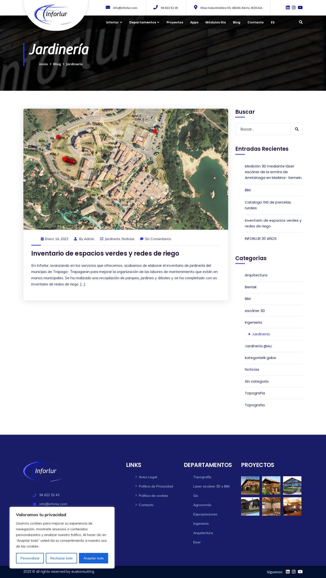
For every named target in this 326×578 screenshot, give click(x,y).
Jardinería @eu (258, 345)
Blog (236, 22)
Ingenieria (253, 322)
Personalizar (30, 558)
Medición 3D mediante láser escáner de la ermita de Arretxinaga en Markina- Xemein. (273, 172)
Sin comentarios (158, 239)
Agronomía (202, 505)
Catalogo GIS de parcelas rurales (268, 205)
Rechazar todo (61, 558)
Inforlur (112, 22)
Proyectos (175, 22)
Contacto (255, 22)
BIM (248, 190)
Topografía (255, 393)
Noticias (128, 239)
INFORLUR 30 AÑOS (261, 238)
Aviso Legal (148, 477)
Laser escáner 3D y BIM (211, 486)
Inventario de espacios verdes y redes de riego (105, 253)
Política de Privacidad (156, 486)
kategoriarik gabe (260, 357)
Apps (194, 22)
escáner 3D (255, 310)
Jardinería (112, 239)
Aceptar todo (94, 558)
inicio (43, 64)
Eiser (197, 542)
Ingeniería (201, 523)
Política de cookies (153, 495)
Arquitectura (256, 275)
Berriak (251, 286)
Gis (195, 495)
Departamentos (142, 22)
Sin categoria (256, 381)
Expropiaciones (205, 514)
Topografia (255, 404)
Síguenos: (275, 572)
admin (89, 239)
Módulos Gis (215, 22)
